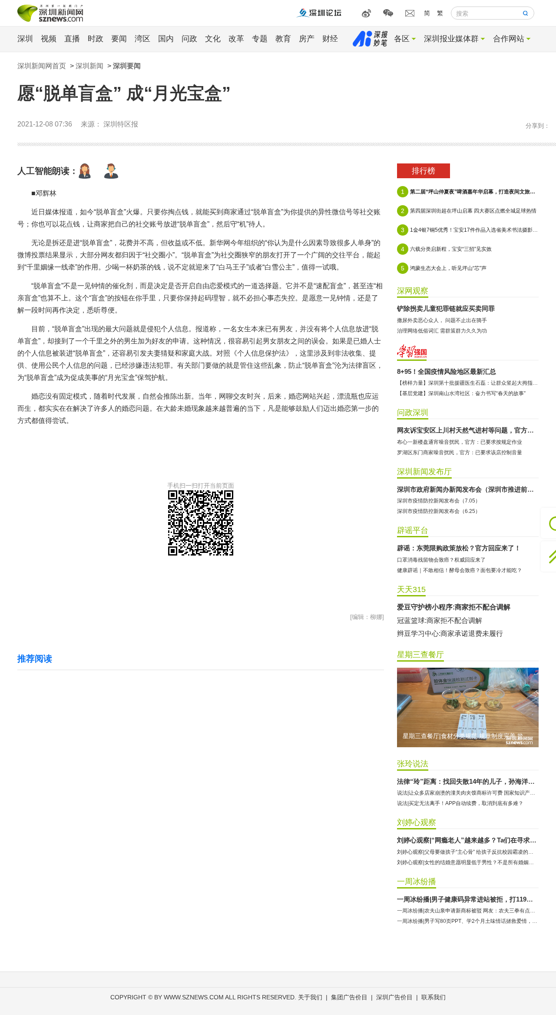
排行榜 (423, 170)
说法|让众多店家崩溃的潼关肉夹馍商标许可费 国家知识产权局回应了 (468, 793)
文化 (213, 38)
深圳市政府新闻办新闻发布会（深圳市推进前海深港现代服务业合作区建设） (468, 489)
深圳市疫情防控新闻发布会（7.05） (438, 501)
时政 (95, 38)
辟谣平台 (412, 530)
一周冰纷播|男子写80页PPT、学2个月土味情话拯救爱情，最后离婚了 (468, 921)
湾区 (142, 38)
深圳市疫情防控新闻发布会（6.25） (438, 511)
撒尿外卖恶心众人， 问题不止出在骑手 (442, 320)
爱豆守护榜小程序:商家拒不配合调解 (453, 607)
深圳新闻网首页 (41, 66)
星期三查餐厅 (420, 654)
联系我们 (433, 997)
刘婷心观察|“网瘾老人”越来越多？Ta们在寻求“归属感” (468, 840)
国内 (166, 38)
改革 (236, 38)
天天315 (411, 589)
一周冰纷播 (416, 881)
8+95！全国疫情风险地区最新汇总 (446, 371)
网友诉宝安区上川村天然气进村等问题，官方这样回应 (468, 430)
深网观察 (412, 290)
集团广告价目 (349, 997)
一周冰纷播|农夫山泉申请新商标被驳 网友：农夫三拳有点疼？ (468, 911)
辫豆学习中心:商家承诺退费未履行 (450, 633)
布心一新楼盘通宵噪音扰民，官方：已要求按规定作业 (459, 442)
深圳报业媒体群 (451, 38)
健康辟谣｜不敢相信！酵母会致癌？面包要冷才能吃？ (459, 570)
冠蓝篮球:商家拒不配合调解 (439, 620)
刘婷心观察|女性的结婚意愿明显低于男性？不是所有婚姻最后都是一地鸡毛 (468, 862)
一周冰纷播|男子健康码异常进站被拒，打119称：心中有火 (468, 899)
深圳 (25, 38)
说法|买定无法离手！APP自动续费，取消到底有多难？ (460, 803)
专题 (260, 38)
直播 (72, 38)
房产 (306, 38)
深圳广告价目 (394, 997)
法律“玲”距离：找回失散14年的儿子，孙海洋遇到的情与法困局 (468, 781)
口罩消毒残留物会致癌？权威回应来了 (441, 560)
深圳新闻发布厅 (424, 471)
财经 (330, 38)
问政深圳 (412, 412)
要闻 (119, 38)
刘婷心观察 (416, 822)
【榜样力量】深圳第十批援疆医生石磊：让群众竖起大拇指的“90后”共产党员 (468, 383)
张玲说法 (412, 763)
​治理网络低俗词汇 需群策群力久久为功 (442, 331)
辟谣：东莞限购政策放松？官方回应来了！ (459, 548)
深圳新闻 (89, 66)
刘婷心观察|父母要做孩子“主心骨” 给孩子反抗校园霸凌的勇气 (468, 852)
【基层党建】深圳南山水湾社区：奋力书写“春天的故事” (461, 393)
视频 (48, 38)
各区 (402, 38)
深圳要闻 (127, 66)
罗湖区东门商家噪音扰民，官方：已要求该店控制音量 (459, 452)
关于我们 (310, 997)
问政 (189, 38)
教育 (283, 38)
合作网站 (508, 38)
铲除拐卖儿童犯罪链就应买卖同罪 (446, 308)
